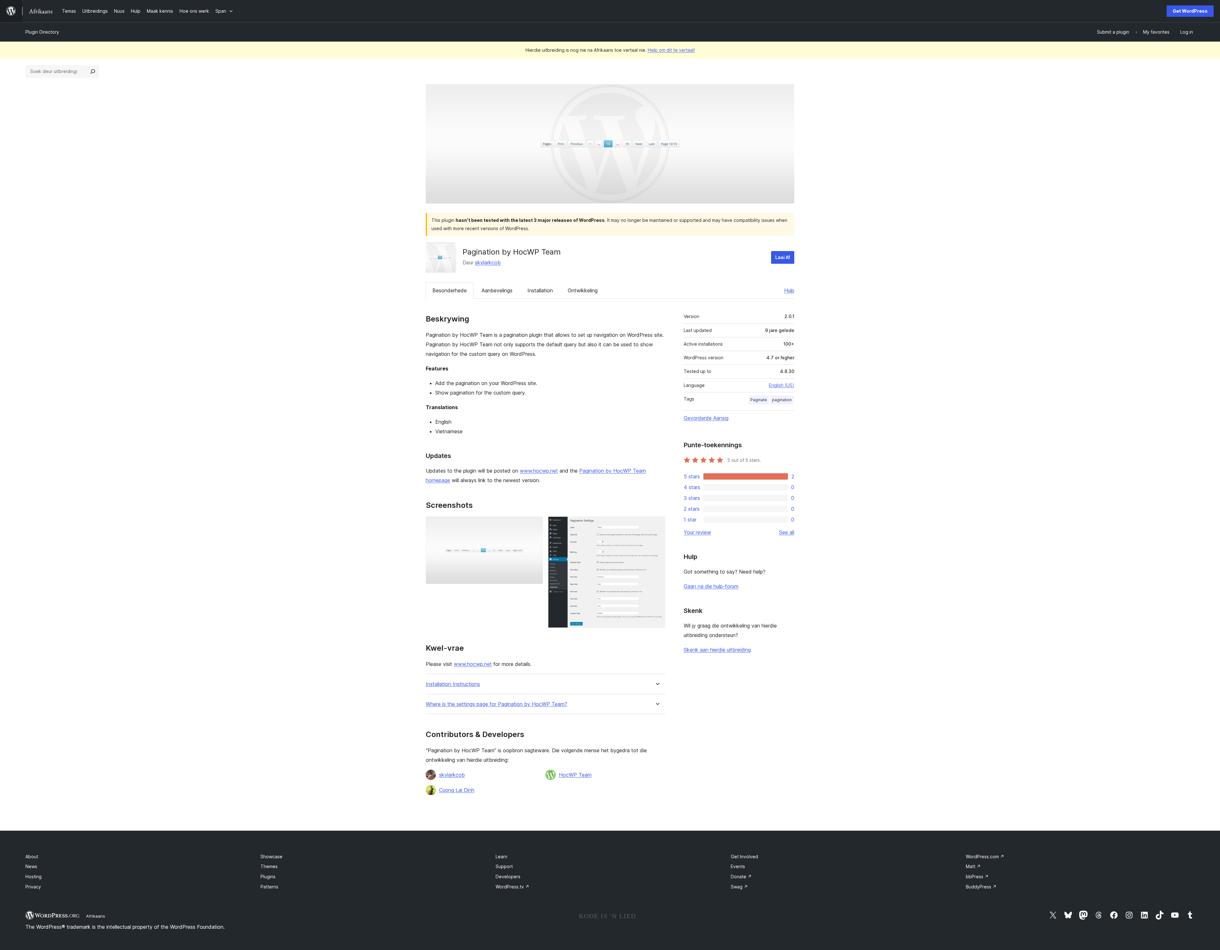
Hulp (789, 290)
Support (504, 866)
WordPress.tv (512, 886)
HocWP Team (575, 775)
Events (738, 866)
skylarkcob (488, 262)
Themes (269, 866)
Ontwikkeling (583, 290)
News (31, 866)
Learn (501, 856)
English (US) (781, 385)
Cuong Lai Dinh (456, 790)
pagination (782, 399)
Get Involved (744, 856)
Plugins (268, 876)
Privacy (33, 886)
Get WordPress (1190, 11)
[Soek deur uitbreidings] (92, 71)
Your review (697, 532)
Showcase (271, 856)
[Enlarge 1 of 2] (534, 525)
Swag (739, 886)
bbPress (977, 876)
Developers (508, 876)
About (31, 856)
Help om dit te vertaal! (671, 50)
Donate (741, 876)
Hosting (33, 876)
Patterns (269, 886)
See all (786, 532)
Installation (540, 290)
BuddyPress (981, 886)
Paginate (758, 399)
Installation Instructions (453, 684)
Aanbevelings (497, 290)
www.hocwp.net (539, 471)
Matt (973, 866)
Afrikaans (95, 916)
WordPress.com (985, 856)
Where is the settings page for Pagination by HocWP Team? (496, 704)
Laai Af (782, 257)
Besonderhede (449, 290)
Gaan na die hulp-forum (711, 586)
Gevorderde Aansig (706, 418)
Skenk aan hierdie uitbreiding (717, 650)
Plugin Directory (42, 32)
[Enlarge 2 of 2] (657, 525)
